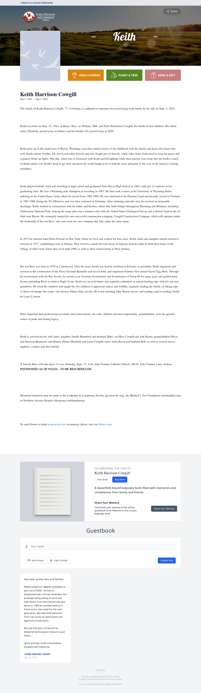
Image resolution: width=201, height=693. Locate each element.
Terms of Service (109, 679)
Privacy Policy (92, 679)
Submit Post (166, 560)
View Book (102, 479)
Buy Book (120, 479)
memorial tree (58, 424)
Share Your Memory (164, 508)
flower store (105, 424)
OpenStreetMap (104, 684)
